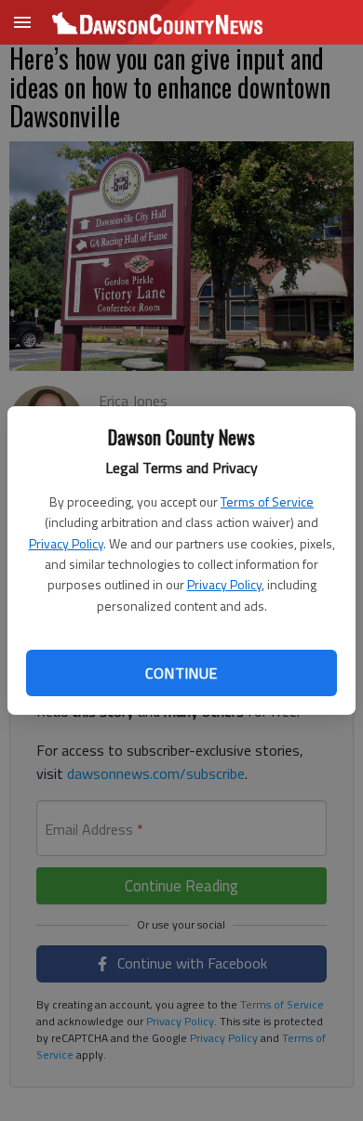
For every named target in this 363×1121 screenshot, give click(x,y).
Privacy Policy (66, 543)
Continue (181, 673)
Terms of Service (267, 501)
